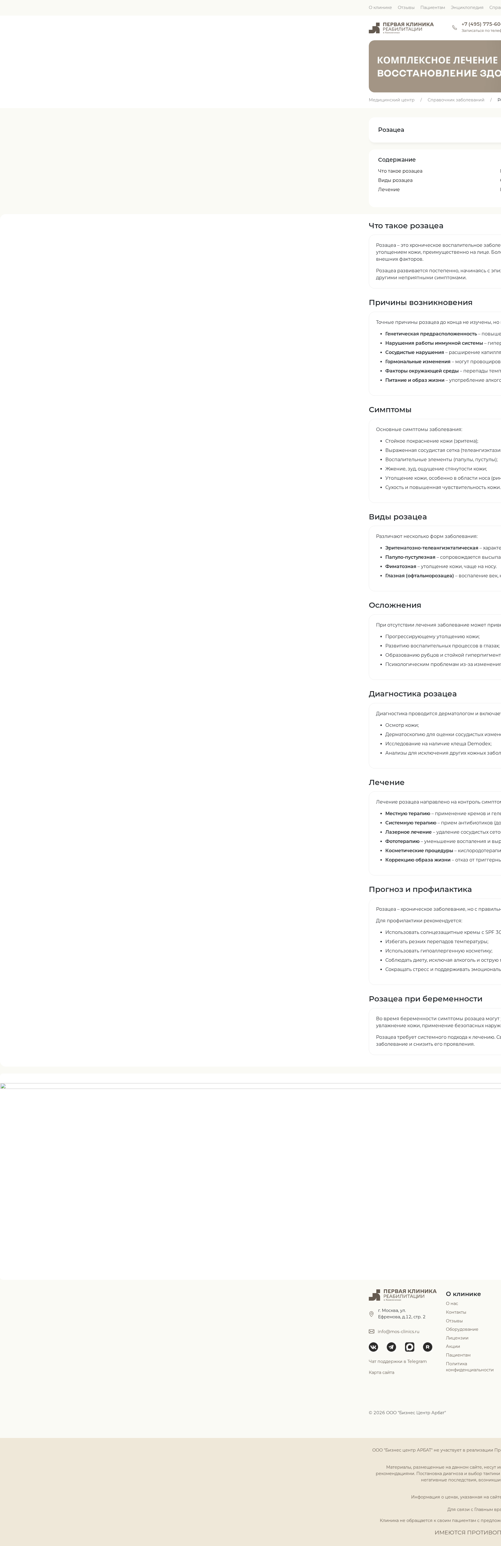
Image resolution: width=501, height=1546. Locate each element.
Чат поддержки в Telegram (398, 1361)
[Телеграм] (393, 1347)
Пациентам (432, 7)
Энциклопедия (467, 7)
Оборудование (462, 1329)
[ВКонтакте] (375, 1347)
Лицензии (457, 1338)
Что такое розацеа (400, 171)
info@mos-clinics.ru (399, 1331)
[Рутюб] (429, 1347)
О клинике (380, 7)
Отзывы (406, 7)
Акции (453, 1346)
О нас (452, 1303)
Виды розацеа (395, 180)
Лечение (389, 189)
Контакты (456, 1312)
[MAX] (411, 1347)
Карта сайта (381, 1372)
